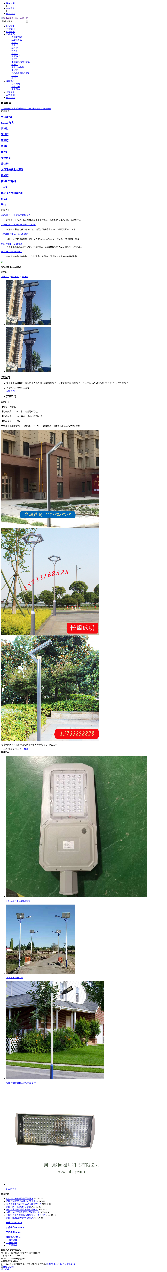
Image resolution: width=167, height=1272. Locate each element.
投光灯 (14, 64)
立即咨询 (10, 391)
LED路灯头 (16, 40)
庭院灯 (14, 53)
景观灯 (14, 45)
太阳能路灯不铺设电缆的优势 (14, 234)
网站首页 (10, 26)
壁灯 (13, 78)
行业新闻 (15, 86)
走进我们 (14, 1222)
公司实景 (10, 92)
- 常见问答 (11, 1245)
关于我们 (10, 29)
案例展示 (10, 8)
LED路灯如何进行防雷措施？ (19, 1198)
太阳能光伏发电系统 (20, 62)
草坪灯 (14, 48)
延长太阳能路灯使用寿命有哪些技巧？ (24, 1204)
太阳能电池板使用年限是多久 (19, 1218)
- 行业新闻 (11, 1243)
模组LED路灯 (17, 67)
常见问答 (15, 89)
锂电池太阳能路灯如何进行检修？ (22, 1209)
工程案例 (10, 95)
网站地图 (10, 3)
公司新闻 (15, 84)
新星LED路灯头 (27, 108)
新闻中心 (10, 81)
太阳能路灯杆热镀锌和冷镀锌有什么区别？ (26, 1215)
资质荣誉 (10, 31)
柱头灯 (14, 75)
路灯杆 (14, 59)
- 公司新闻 (11, 1240)
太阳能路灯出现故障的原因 (18, 1207)
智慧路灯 (15, 56)
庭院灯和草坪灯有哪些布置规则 (20, 1201)
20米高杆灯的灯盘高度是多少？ (15, 215)
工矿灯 (14, 70)
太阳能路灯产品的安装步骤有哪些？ (23, 1212)
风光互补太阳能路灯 (20, 73)
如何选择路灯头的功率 (11, 244)
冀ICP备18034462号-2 (56, 1264)
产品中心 (10, 34)
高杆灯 (14, 42)
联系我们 (10, 13)
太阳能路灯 (16, 37)
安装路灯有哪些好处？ (11, 251)
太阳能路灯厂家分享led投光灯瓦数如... (18, 225)
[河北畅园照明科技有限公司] (14, 18)
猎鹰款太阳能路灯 (42, 108)
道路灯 (14, 51)
